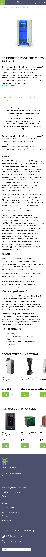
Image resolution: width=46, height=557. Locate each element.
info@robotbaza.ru (14, 536)
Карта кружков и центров (14, 488)
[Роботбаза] (19, 2)
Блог (4, 496)
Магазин (5, 483)
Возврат (6, 516)
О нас (4, 503)
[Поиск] (35, 3)
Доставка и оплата (10, 512)
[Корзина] (43, 3)
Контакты (6, 520)
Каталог (2, 2)
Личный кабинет (9, 508)
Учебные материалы (11, 492)
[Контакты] (39, 3)
